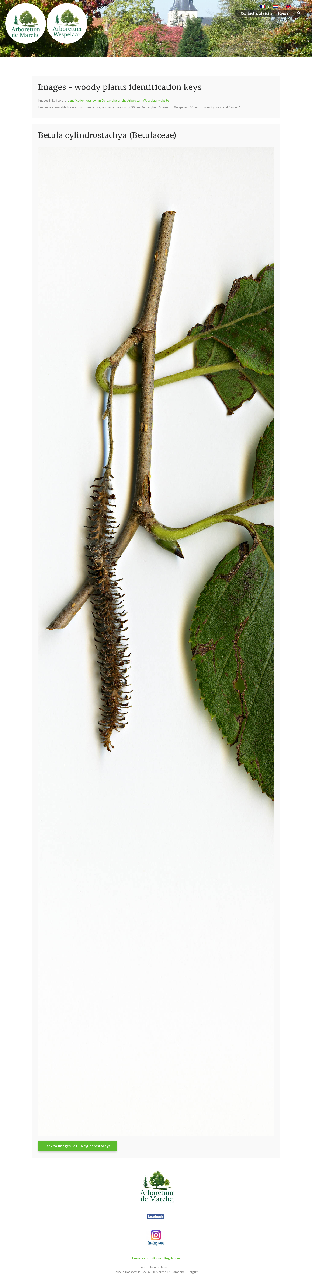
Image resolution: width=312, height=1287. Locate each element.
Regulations (172, 1258)
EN (294, 7)
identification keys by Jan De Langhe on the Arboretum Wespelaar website (118, 100)
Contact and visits (257, 13)
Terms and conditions (147, 1258)
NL (281, 7)
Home (283, 13)
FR (268, 7)
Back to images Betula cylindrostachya (77, 1146)
